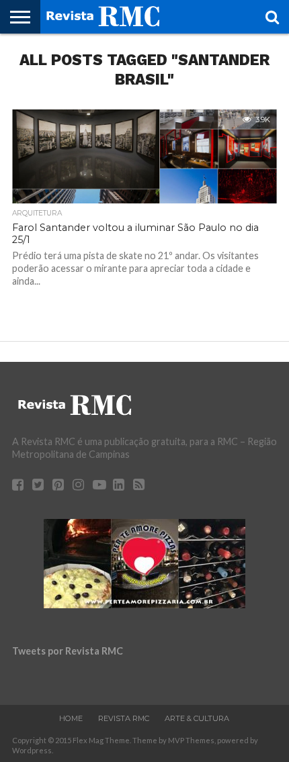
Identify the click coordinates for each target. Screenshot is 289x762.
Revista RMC (123, 718)
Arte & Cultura (197, 718)
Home (71, 718)
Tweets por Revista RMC (67, 651)
